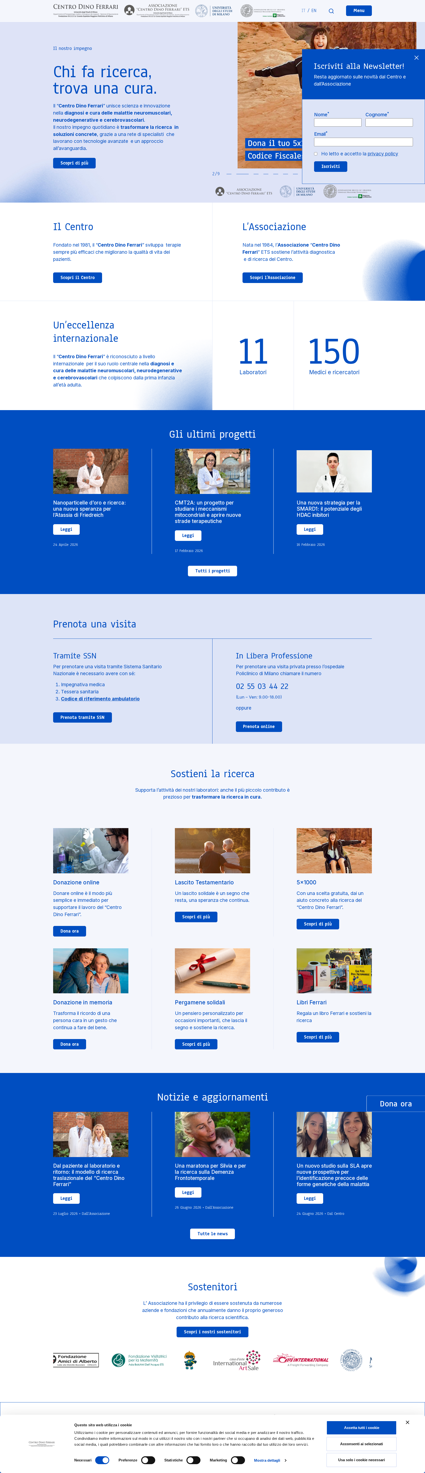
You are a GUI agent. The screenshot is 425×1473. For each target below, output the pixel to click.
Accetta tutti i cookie (361, 1428)
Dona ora (70, 931)
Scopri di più (74, 163)
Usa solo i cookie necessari (361, 1460)
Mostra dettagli (267, 1460)
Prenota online (259, 726)
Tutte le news (212, 1234)
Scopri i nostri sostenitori (212, 1332)
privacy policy (383, 154)
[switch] (148, 1460)
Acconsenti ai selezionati (361, 1444)
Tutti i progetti (212, 571)
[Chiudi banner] (407, 1422)
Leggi (66, 529)
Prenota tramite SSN (83, 717)
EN (314, 11)
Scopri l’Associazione (272, 278)
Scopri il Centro (78, 278)
